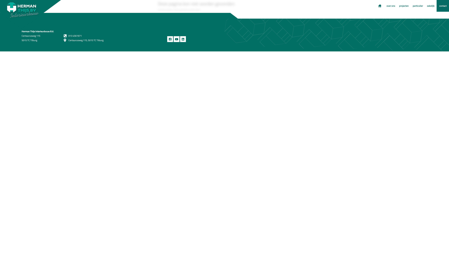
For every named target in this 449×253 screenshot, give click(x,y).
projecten (404, 6)
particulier (418, 6)
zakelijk (431, 6)
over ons (391, 6)
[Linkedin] (183, 39)
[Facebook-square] (170, 39)
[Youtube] (176, 39)
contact (443, 6)
